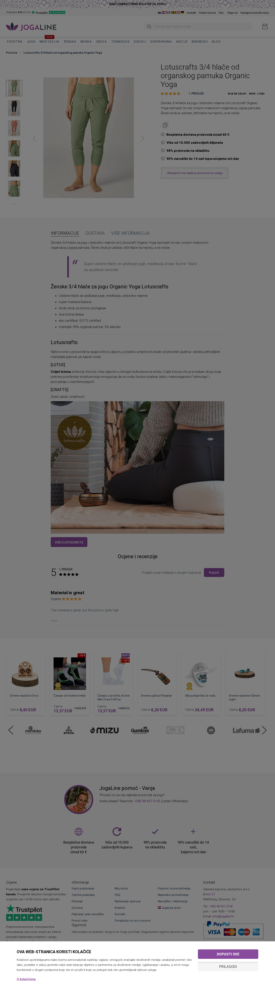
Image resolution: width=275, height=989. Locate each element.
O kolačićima (26, 979)
